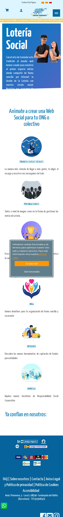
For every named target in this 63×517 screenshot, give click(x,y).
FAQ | (6, 479)
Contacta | (38, 479)
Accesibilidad (31, 491)
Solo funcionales (32, 271)
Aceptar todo (32, 263)
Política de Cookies (47, 485)
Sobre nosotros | (20, 479)
